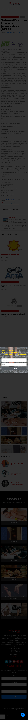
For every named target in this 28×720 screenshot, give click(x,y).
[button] (26, 349)
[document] (14, 360)
